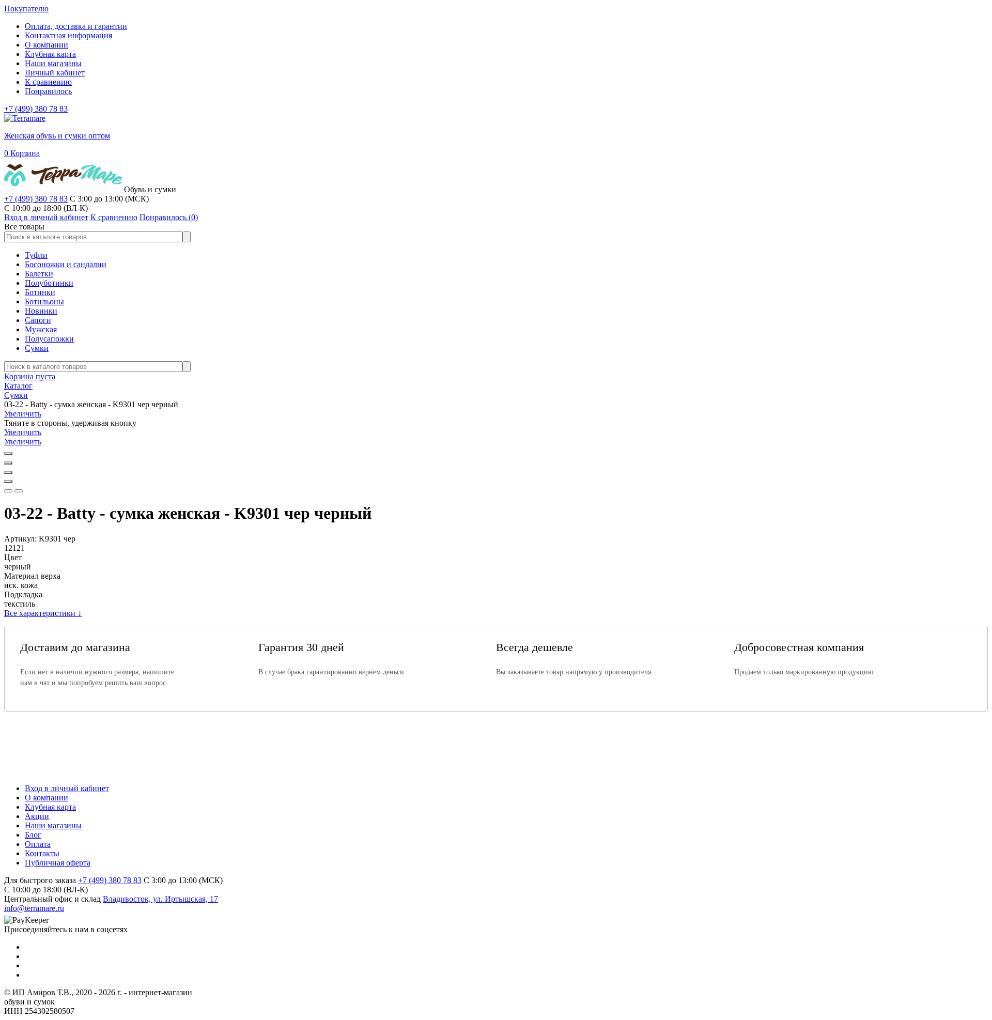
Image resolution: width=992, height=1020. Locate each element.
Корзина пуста (29, 376)
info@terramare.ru (34, 908)
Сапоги (38, 320)
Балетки (39, 273)
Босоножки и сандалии (65, 264)
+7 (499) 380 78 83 (36, 108)
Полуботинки (49, 283)
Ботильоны (44, 301)
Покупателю (26, 8)
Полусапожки (49, 338)
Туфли (36, 255)
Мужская (41, 329)
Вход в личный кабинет (67, 788)
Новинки (41, 310)
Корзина (22, 153)
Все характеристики (43, 613)
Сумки (37, 348)
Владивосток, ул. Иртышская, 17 (160, 898)
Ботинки (40, 292)
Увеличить (22, 413)
